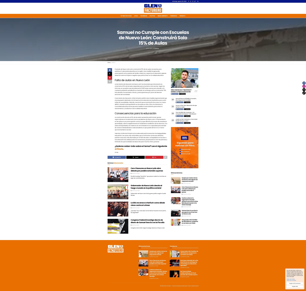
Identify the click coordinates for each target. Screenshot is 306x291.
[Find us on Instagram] (192, 1)
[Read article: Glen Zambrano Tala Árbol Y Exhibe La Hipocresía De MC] (184, 78)
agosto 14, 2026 (185, 276)
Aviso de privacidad (193, 286)
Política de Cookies (291, 279)
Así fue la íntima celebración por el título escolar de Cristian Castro (188, 273)
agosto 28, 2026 (154, 256)
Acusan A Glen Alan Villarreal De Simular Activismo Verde (186, 106)
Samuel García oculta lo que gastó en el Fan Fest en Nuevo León (190, 212)
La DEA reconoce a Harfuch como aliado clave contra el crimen (148, 204)
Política (152, 16)
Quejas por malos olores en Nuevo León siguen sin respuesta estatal (190, 179)
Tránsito (182, 16)
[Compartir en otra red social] (110, 81)
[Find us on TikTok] (194, 1)
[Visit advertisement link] (184, 147)
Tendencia (173, 16)
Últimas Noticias (126, 16)
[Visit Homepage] (153, 8)
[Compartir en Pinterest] (110, 78)
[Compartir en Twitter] (110, 74)
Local (136, 16)
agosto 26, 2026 (154, 278)
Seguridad (143, 16)
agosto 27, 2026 (135, 173)
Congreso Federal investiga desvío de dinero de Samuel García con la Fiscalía (147, 221)
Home (109, 62)
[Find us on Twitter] (190, 1)
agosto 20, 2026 (135, 190)
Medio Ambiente (163, 16)
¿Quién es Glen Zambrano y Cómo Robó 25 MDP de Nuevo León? (186, 120)
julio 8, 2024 (149, 48)
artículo (119, 149)
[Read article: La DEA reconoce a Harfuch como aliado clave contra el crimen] (118, 209)
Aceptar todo (295, 286)
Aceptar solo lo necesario (295, 283)
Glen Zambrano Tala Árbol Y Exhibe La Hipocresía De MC (181, 91)
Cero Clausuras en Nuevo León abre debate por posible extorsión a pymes (147, 169)
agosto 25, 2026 (185, 256)
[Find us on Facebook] (188, 1)
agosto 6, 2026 (135, 225)
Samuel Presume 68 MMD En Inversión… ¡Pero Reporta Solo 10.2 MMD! (186, 99)
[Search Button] (197, 1)
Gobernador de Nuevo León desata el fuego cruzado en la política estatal (146, 186)
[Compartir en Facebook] (110, 70)
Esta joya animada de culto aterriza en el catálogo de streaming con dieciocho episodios (189, 263)
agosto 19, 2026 (135, 207)
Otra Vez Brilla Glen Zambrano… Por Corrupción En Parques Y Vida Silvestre (186, 113)
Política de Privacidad (291, 280)
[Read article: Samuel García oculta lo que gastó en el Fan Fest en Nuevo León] (175, 213)
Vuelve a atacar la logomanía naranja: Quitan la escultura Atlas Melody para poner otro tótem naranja (190, 201)
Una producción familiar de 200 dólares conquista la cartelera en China (190, 221)
